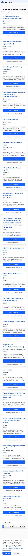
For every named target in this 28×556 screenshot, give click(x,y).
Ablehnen (16, 553)
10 (20, 526)
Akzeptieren (7, 553)
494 (25, 526)
